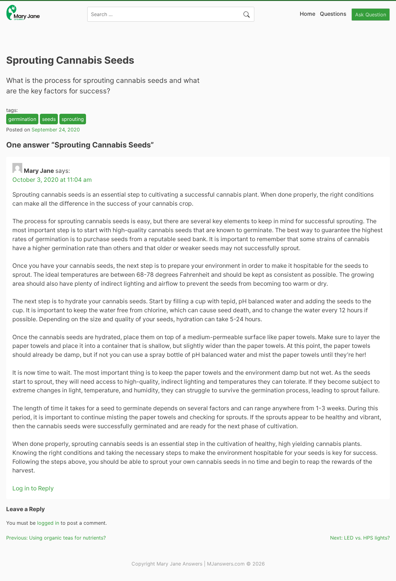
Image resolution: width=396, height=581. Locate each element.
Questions (333, 14)
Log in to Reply (33, 488)
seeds (49, 119)
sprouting (73, 119)
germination (22, 119)
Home (307, 14)
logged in (48, 523)
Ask (370, 14)
